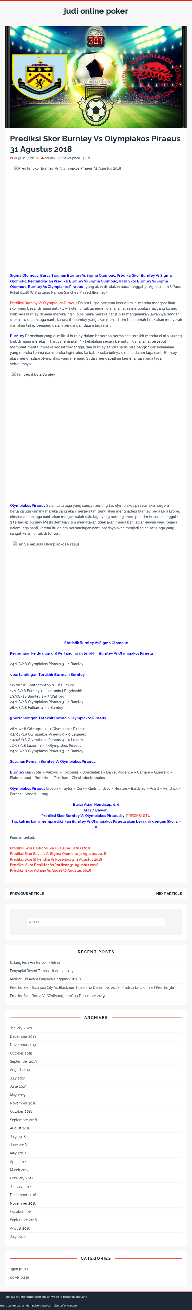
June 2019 (18, 1086)
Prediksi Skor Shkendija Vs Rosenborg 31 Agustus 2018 (56, 859)
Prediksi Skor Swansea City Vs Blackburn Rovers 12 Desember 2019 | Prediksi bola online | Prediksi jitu (92, 988)
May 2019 (18, 1095)
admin (50, 158)
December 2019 (23, 1037)
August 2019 (20, 1070)
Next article (169, 894)
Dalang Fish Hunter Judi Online (35, 963)
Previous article (27, 894)
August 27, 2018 (26, 158)
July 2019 (18, 1078)
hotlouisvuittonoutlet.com (23, 1297)
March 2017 (19, 1170)
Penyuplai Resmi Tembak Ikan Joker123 (41, 971)
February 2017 (21, 1178)
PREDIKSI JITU (138, 816)
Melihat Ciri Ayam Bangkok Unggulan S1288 (45, 979)
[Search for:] (95, 922)
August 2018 (20, 1128)
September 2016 (23, 1220)
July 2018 (18, 1137)
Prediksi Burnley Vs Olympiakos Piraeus (43, 303)
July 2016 (18, 1237)
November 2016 (23, 1203)
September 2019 (23, 1061)
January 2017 (20, 1187)
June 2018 (18, 1145)
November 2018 (23, 1103)
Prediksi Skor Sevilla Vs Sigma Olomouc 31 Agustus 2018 (58, 854)
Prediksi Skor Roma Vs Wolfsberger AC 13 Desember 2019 (57, 996)
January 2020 (21, 1028)
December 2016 (23, 1195)
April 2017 (18, 1162)
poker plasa (71, 158)
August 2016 (20, 1228)
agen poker (19, 1269)
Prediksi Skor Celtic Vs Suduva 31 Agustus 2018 (50, 848)
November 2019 (23, 1045)
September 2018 (23, 1120)
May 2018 (18, 1153)
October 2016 (21, 1212)
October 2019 (21, 1053)
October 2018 (21, 1111)
